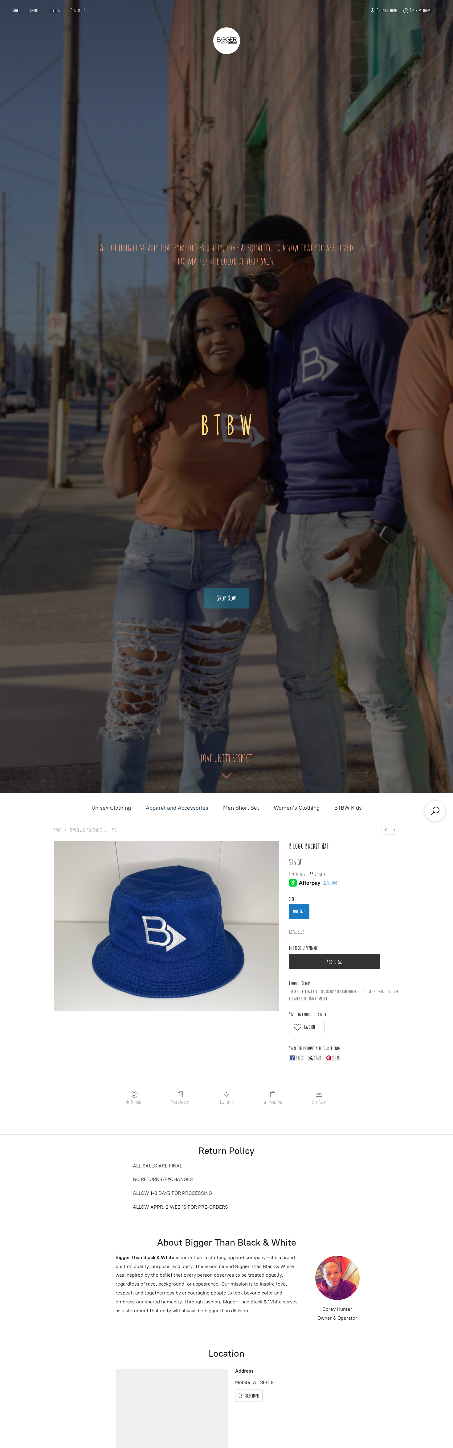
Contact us (78, 10)
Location (54, 10)
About (34, 10)
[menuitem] (386, 829)
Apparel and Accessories (177, 807)
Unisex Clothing (111, 807)
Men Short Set (241, 807)
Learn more (331, 883)
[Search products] (435, 810)
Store (16, 10)
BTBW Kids (348, 807)
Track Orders (180, 1102)
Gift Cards (319, 1102)
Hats (113, 830)
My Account (134, 1102)
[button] (307, 1027)
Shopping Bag (272, 1102)
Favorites (226, 1102)
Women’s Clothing (297, 807)
